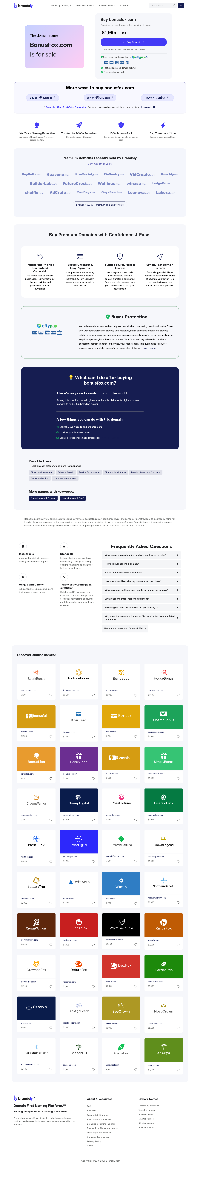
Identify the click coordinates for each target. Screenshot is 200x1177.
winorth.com (68, 898)
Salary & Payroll (65, 472)
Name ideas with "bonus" (43, 498)
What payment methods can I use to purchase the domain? (136, 590)
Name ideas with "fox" (73, 498)
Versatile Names (84, 5)
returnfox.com (69, 982)
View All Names (146, 1127)
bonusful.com (27, 732)
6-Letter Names (146, 1123)
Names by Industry (59, 5)
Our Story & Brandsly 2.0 (99, 1132)
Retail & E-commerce (89, 472)
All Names (125, 5)
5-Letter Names (146, 1119)
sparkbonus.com (28, 690)
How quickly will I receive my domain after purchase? (133, 581)
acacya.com (153, 1065)
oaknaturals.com (155, 982)
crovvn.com (26, 1023)
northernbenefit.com (157, 898)
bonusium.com (112, 773)
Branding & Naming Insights (101, 1124)
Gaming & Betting (39, 478)
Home (90, 1146)
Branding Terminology (98, 1137)
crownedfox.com (28, 982)
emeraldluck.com (155, 815)
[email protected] (110, 438)
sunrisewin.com (27, 898)
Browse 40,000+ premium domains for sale (100, 205)
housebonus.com (155, 690)
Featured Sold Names (97, 1115)
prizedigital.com (70, 857)
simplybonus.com (155, 774)
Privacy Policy (94, 1141)
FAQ (89, 1106)
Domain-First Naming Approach (102, 1128)
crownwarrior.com (28, 815)
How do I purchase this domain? (122, 564)
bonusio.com (68, 732)
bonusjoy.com (112, 691)
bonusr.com (111, 732)
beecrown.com (112, 1023)
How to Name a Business (99, 1119)
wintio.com (110, 899)
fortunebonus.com (71, 690)
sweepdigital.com (71, 815)
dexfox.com (111, 981)
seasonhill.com (69, 1065)
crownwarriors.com (29, 940)
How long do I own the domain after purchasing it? (131, 607)
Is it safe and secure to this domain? (124, 572)
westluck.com (27, 857)
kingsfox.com (154, 940)
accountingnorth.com (30, 1064)
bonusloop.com (70, 774)
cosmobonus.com (156, 732)
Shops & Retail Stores (115, 472)
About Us (91, 1110)
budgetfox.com (70, 940)
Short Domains (106, 5)
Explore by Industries (149, 1106)
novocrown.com (155, 1023)
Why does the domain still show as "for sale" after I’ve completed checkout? (140, 618)
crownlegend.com (156, 857)
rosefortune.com (113, 815)
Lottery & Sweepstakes (65, 478)
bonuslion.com (27, 774)
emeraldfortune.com (115, 856)
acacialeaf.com (112, 1065)
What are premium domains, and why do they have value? (136, 555)
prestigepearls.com (71, 1023)
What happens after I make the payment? (127, 599)
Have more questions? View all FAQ (124, 628)
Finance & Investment (41, 472)
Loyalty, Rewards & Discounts (145, 472)
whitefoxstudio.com (114, 940)
